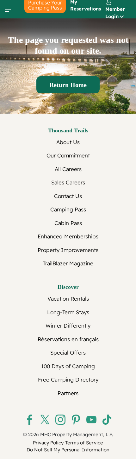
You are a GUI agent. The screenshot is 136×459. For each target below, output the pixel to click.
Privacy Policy (48, 443)
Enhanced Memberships (68, 236)
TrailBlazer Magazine (68, 263)
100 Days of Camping (68, 366)
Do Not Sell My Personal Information (68, 450)
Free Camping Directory (68, 379)
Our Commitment (68, 155)
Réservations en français (68, 339)
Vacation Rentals (68, 298)
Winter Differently (68, 325)
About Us (68, 142)
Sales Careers (68, 182)
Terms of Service (84, 443)
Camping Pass (68, 209)
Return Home (68, 84)
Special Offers (68, 352)
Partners (68, 393)
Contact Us (68, 196)
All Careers (68, 169)
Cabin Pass (68, 223)
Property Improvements (68, 250)
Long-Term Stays (68, 312)
